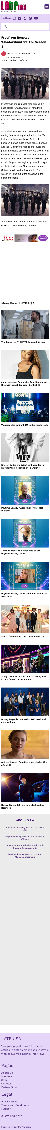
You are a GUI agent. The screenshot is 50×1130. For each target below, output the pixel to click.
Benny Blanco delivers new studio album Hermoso (23, 806)
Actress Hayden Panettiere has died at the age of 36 (24, 763)
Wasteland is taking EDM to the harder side (24, 425)
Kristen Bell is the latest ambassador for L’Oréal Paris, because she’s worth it (23, 466)
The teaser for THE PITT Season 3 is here (23, 342)
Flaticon (6, 1108)
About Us (7, 1072)
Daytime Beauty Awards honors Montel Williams (22, 509)
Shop (4, 1079)
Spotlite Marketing (22, 1127)
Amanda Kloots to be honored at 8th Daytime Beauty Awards (21, 552)
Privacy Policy (9, 1101)
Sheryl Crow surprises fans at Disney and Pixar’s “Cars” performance (23, 678)
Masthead (7, 1076)
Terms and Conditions (15, 1105)
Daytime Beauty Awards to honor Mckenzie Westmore (24, 595)
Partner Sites (9, 1087)
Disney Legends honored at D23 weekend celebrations (23, 720)
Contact (6, 1083)
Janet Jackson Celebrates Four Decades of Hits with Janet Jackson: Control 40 (24, 383)
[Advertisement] (25, 270)
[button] (46, 6)
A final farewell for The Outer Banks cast (23, 636)
